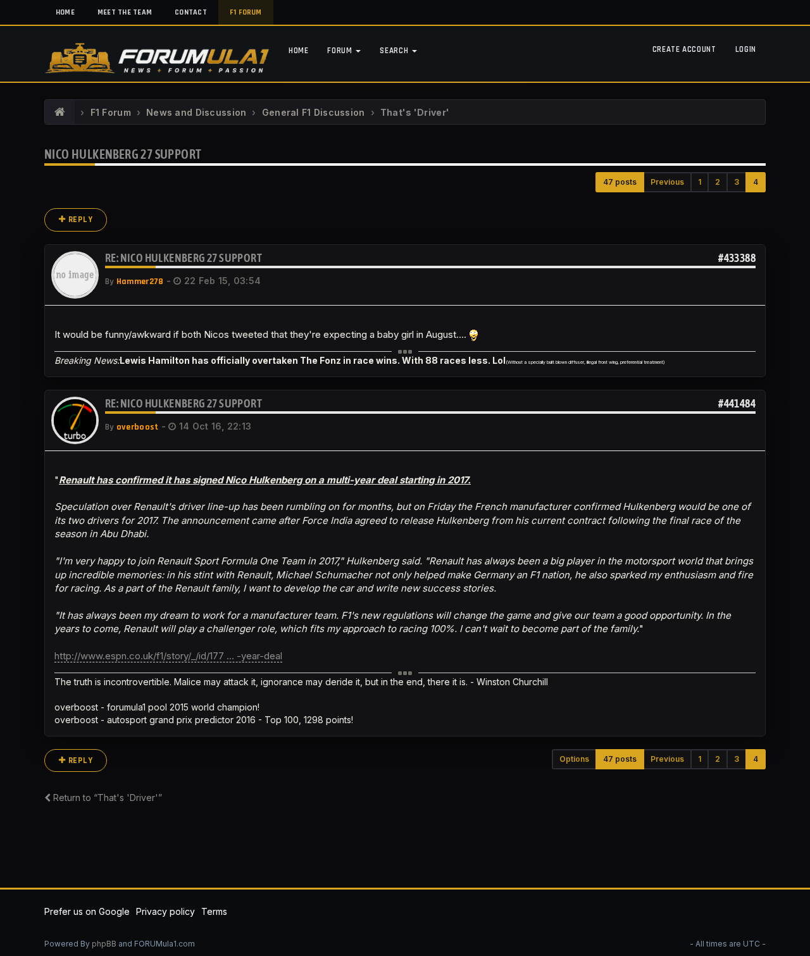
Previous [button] (667, 182)
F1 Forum (246, 12)
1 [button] (699, 182)
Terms (214, 911)
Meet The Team (124, 12)
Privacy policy (165, 911)
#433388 (737, 257)
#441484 (737, 403)
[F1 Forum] (60, 112)
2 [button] (717, 182)
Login (745, 49)
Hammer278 (140, 281)
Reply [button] (79, 219)
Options (574, 759)
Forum (340, 51)
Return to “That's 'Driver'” (106, 797)
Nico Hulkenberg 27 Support (122, 154)
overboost (137, 427)
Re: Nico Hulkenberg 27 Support (183, 257)
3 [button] (736, 182)
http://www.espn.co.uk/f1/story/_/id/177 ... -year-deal (168, 656)
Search (395, 51)
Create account (684, 49)
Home (65, 12)
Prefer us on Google (87, 911)
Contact (191, 12)
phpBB (104, 943)
